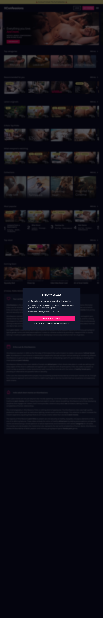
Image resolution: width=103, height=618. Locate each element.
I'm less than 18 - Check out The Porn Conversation (51, 323)
